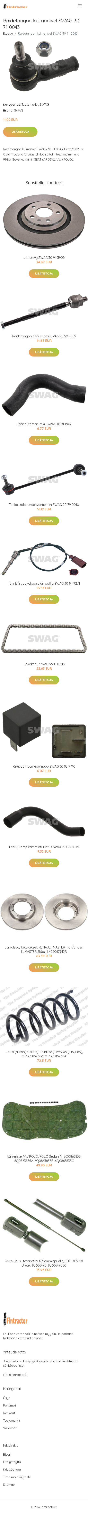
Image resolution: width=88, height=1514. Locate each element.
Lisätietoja (20, 131)
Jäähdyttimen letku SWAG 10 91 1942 (44, 424)
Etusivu (8, 33)
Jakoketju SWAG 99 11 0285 (44, 664)
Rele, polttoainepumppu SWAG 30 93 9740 (44, 766)
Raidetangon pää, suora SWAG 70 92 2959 (44, 336)
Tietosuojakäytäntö (17, 1477)
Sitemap (9, 1485)
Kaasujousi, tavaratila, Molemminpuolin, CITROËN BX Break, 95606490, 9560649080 (44, 1263)
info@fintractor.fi (15, 1375)
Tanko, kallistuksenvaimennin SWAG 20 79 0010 (44, 505)
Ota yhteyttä (12, 1462)
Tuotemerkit (29, 104)
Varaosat (10, 1428)
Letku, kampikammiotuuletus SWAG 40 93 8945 (44, 847)
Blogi (6, 1454)
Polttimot (9, 1405)
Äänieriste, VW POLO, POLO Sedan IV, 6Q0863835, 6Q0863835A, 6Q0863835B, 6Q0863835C (44, 1158)
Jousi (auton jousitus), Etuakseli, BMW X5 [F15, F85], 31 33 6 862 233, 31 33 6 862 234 (44, 1054)
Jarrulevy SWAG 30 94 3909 (44, 258)
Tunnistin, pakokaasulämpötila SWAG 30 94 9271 (44, 583)
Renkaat (9, 1413)
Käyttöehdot (12, 1469)
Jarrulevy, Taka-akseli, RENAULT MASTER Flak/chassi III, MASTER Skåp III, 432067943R (44, 949)
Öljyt (6, 1398)
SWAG (44, 104)
